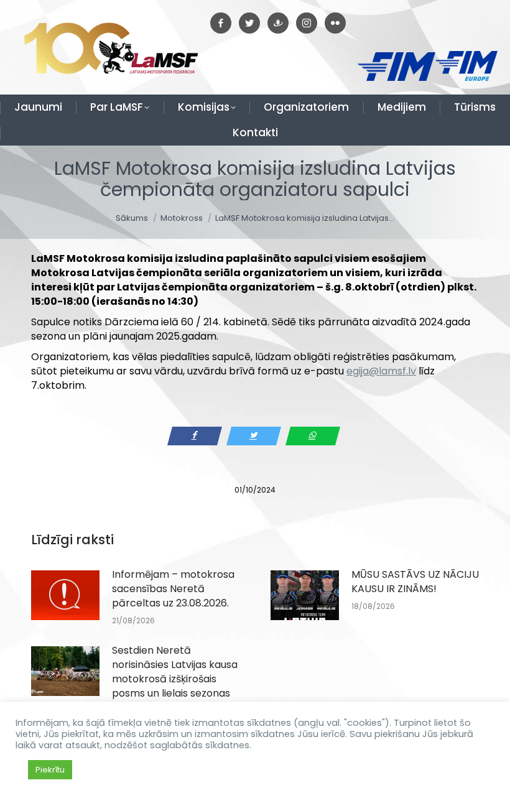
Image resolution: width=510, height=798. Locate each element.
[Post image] (65, 595)
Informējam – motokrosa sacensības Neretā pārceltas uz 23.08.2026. (173, 588)
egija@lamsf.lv (381, 371)
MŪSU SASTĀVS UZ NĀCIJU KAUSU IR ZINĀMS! (415, 581)
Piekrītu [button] (50, 770)
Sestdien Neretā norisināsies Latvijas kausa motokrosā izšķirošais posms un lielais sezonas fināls (175, 679)
